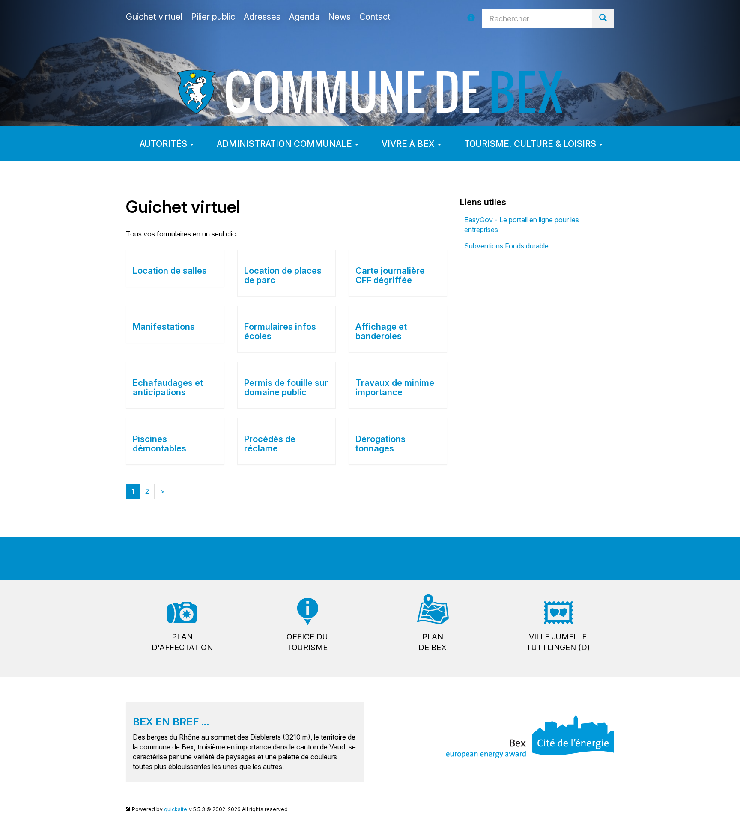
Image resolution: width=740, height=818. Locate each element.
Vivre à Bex (409, 144)
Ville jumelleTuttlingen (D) (558, 642)
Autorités (164, 144)
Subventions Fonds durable (506, 246)
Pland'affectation (182, 642)
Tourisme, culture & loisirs (531, 144)
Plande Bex (432, 642)
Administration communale (285, 144)
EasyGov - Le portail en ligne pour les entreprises (521, 224)
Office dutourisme (307, 642)
